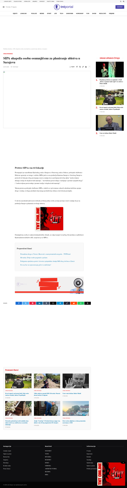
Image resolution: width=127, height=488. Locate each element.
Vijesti (15, 13)
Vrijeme (111, 13)
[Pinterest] (5, 146)
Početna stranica (7, 49)
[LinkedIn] (5, 158)
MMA (46, 474)
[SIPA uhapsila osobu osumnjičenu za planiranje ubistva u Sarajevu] (47, 99)
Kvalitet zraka (50, 1)
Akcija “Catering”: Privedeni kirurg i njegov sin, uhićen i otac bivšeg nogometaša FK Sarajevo (47, 422)
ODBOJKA (48, 466)
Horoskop (42, 1)
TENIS (47, 454)
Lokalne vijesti (7, 1)
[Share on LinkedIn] (86, 66)
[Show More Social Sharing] (89, 66)
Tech (61, 13)
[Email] (5, 150)
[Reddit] (5, 163)
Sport (49, 13)
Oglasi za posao (18, 1)
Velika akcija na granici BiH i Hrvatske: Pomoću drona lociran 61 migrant (47, 394)
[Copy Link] (83, 66)
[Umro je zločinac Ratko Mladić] (110, 123)
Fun (87, 13)
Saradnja (89, 460)
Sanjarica (35, 1)
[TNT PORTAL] (63, 7)
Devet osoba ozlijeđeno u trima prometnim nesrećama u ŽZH (74, 422)
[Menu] (3, 7)
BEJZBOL (48, 471)
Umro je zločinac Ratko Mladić (108, 133)
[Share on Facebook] (77, 66)
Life (55, 13)
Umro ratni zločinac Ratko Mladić (72, 393)
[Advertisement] (63, 32)
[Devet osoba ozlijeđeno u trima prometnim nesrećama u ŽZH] (76, 408)
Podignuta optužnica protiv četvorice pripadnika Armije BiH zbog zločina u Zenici (47, 261)
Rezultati (102, 13)
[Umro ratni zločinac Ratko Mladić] (76, 381)
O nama (89, 451)
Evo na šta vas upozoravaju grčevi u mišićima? (35, 265)
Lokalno (23, 13)
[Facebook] (5, 137)
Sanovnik (69, 13)
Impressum (89, 454)
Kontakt (120, 7)
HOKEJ (47, 463)
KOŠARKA (48, 457)
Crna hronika (8, 54)
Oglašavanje (90, 463)
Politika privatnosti (92, 469)
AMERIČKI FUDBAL (51, 469)
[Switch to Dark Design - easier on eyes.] (121, 1)
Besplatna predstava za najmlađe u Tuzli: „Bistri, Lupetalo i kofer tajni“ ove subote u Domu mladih (111, 81)
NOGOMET (48, 451)
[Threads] (5, 175)
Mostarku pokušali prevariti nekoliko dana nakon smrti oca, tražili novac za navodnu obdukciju (16, 422)
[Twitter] (5, 141)
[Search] (123, 1)
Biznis (42, 13)
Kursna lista (27, 1)
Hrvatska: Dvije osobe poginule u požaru (33, 257)
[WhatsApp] (5, 171)
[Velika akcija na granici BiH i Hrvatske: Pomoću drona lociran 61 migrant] (47, 381)
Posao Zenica (60, 1)
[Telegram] (5, 167)
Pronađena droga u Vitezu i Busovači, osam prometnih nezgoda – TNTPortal (45, 254)
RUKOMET (48, 460)
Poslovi (34, 13)
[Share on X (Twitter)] (80, 66)
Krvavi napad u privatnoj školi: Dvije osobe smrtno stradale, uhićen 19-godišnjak (17, 394)
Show (94, 13)
